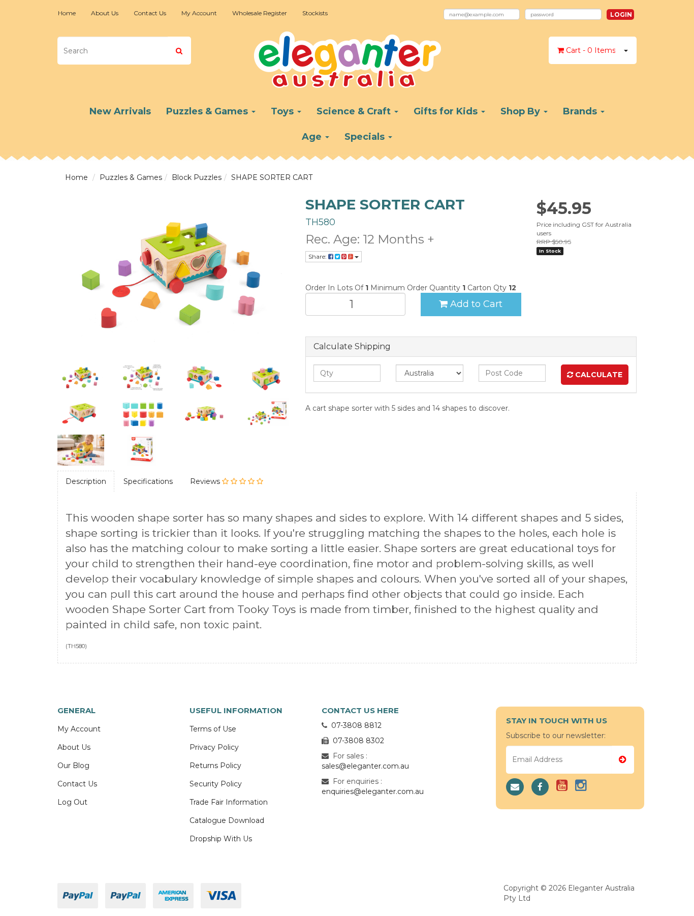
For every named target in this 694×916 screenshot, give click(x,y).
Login (621, 14)
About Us (104, 13)
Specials (365, 136)
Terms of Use (213, 729)
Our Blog (73, 765)
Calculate (597, 374)
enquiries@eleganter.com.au (373, 791)
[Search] (179, 51)
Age (313, 136)
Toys (283, 111)
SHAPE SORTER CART (271, 177)
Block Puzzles (197, 177)
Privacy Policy (214, 747)
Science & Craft (355, 111)
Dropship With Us (221, 838)
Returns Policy (215, 765)
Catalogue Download (227, 820)
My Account (199, 13)
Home (67, 13)
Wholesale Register (259, 13)
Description (86, 481)
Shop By (521, 111)
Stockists (315, 13)
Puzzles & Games (208, 111)
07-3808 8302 (358, 740)
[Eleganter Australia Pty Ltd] (347, 56)
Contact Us (150, 13)
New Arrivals (120, 111)
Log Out (72, 802)
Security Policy (216, 783)
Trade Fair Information (229, 802)
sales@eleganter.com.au (365, 766)
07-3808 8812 (356, 725)
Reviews (206, 481)
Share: (318, 256)
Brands (581, 111)
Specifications (148, 481)
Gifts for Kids (447, 111)
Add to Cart (475, 304)
